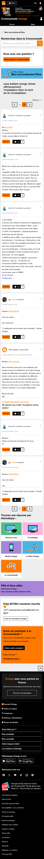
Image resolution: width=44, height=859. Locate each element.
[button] (40, 115)
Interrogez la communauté (16, 59)
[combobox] (19, 43)
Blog (33, 24)
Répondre (6, 141)
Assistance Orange (9, 589)
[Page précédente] (14, 104)
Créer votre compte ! (13, 648)
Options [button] (35, 100)
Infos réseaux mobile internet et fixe (16, 592)
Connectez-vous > (11, 658)
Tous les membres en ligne (15, 619)
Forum (12, 24)
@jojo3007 (9, 127)
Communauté (14, 18)
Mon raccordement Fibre (15, 32)
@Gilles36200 (13, 311)
